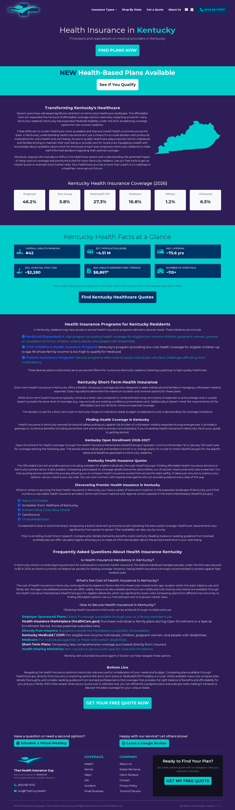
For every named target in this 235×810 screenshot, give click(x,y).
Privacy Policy (128, 785)
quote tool (91, 683)
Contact (125, 780)
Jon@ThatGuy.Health (32, 791)
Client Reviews (129, 774)
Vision (88, 774)
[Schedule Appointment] (192, 10)
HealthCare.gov (132, 445)
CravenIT (210, 806)
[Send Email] (186, 10)
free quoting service (29, 473)
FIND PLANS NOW (117, 50)
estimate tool (110, 683)
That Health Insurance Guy (60, 806)
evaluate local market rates (53, 164)
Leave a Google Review (146, 743)
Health (88, 764)
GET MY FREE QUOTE (187, 780)
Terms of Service (130, 791)
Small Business (93, 791)
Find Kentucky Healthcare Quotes (117, 297)
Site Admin (185, 806)
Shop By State (131, 9)
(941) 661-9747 (26, 784)
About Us (174, 9)
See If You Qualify (117, 84)
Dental (88, 769)
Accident (90, 785)
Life (86, 780)
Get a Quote (155, 9)
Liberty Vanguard (36, 806)
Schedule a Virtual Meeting (43, 743)
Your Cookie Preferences (109, 806)
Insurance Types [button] (103, 9)
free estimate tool (123, 597)
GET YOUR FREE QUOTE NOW (117, 703)
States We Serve (130, 769)
